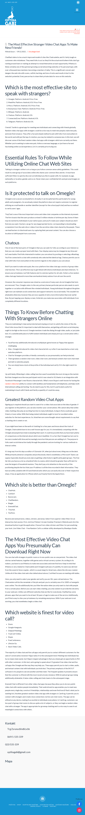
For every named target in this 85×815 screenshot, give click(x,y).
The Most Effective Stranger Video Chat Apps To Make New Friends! (70, 32)
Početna (12, 804)
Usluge (73, 804)
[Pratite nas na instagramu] (79, 810)
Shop (19, 804)
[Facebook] (78, 2)
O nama (45, 806)
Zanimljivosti (35, 806)
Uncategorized (34, 51)
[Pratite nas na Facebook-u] (79, 804)
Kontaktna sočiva (47, 804)
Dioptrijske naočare (30, 804)
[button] (77, 9)
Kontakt (53, 806)
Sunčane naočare (62, 804)
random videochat (12, 384)
